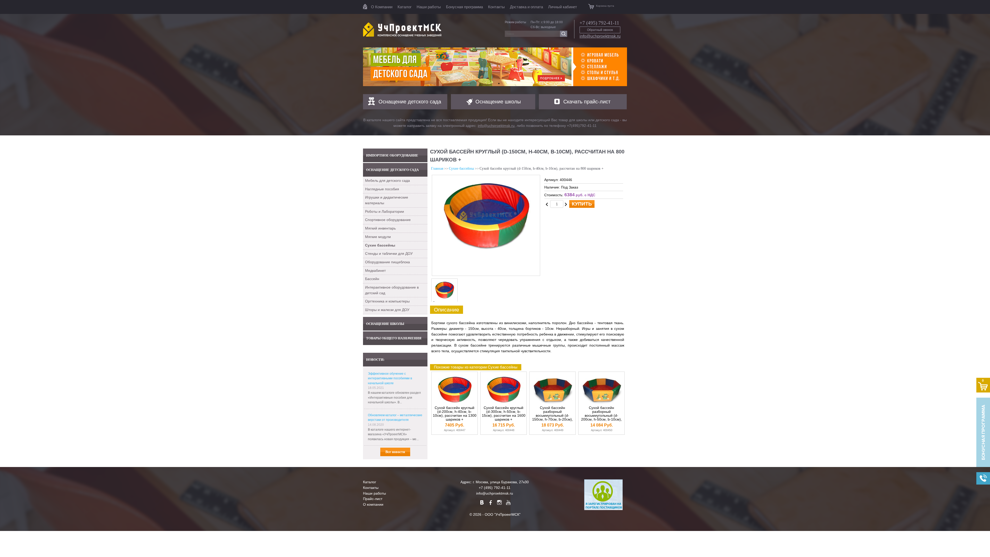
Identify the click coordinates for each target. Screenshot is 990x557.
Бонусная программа (464, 7)
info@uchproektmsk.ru (600, 36)
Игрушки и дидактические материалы (386, 200)
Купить (582, 204)
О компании (373, 504)
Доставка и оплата (526, 7)
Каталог (404, 7)
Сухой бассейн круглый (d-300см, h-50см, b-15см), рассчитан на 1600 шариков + (503, 413)
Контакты (496, 7)
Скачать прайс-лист (586, 101)
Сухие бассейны (461, 168)
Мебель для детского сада (387, 180)
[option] (495, 66)
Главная (437, 168)
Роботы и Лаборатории (384, 211)
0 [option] (434, 303)
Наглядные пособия (382, 189)
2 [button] (498, 83)
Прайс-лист (372, 499)
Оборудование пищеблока (387, 262)
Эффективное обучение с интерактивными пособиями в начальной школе (390, 378)
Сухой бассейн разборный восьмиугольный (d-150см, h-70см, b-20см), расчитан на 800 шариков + (552, 417)
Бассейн (372, 279)
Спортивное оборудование (388, 220)
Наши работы (429, 7)
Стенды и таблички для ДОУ (389, 253)
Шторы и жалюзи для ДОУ (387, 310)
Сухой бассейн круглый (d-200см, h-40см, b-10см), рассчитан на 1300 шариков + (454, 413)
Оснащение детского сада (409, 101)
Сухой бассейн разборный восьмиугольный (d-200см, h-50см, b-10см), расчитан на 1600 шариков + (601, 417)
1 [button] (491, 83)
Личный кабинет (562, 7)
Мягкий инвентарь (380, 228)
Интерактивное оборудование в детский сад (392, 290)
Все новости (395, 452)
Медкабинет (375, 270)
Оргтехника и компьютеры (387, 301)
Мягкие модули (378, 237)
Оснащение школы (498, 101)
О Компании (381, 7)
